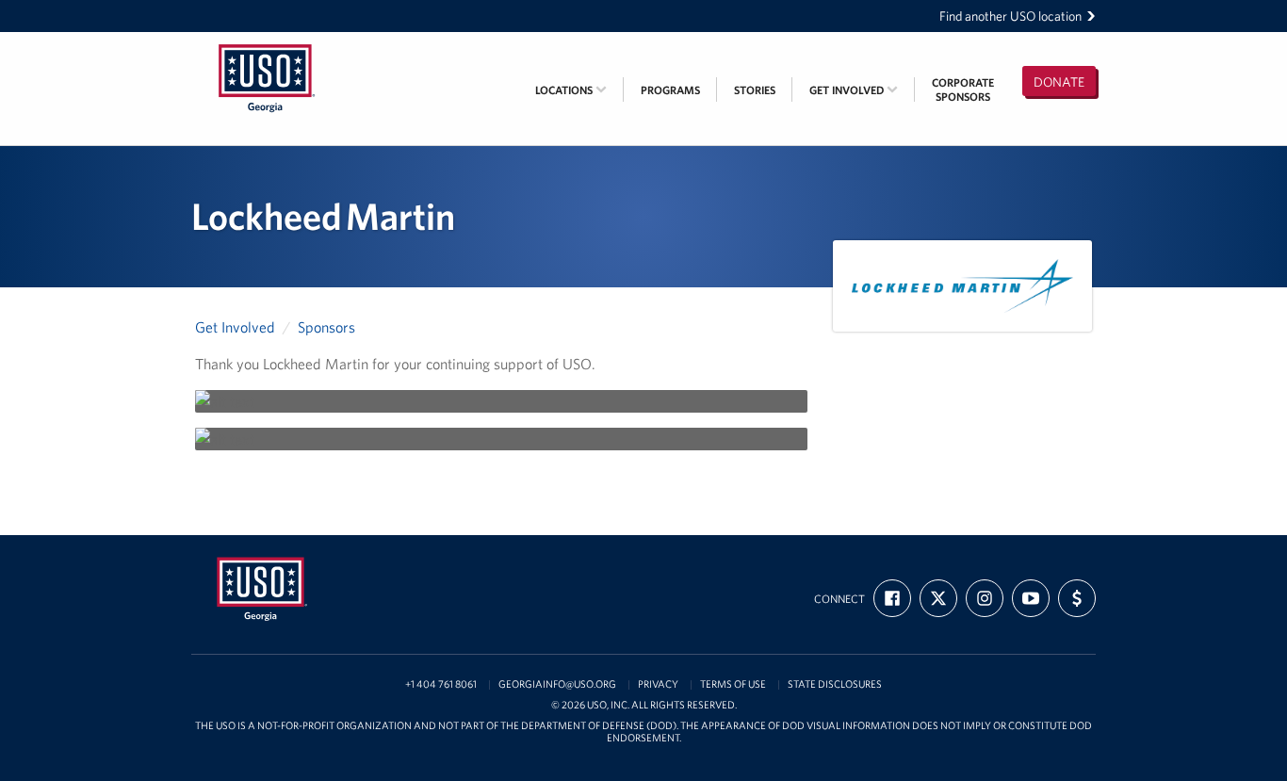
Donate (1059, 81)
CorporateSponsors (963, 89)
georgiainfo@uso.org (557, 684)
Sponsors (326, 326)
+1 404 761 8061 (441, 684)
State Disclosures (835, 684)
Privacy (658, 684)
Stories (754, 90)
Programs (670, 90)
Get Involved (848, 90)
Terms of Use (733, 684)
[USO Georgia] (266, 44)
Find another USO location (1010, 16)
